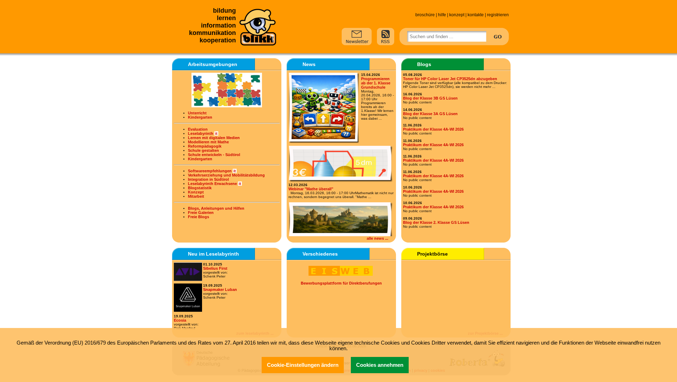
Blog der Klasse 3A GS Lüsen (430, 114)
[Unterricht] (227, 90)
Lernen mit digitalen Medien (214, 138)
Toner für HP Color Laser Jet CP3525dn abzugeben (450, 79)
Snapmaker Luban (220, 289)
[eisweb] (341, 275)
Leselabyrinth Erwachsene (212, 183)
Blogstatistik (200, 188)
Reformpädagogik (204, 146)
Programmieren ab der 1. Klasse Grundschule (375, 83)
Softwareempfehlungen (210, 171)
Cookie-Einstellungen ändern (302, 365)
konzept (456, 14)
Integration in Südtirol (208, 179)
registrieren (498, 14)
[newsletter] (357, 36)
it (216, 133)
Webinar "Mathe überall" (310, 189)
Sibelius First (215, 268)
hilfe (442, 14)
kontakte (476, 14)
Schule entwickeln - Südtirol (214, 155)
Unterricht (197, 113)
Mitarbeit (196, 196)
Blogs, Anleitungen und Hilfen (216, 208)
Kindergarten (200, 117)
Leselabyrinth (200, 133)
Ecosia (180, 320)
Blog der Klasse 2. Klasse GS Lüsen (436, 222)
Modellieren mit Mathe (208, 142)
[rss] (385, 36)
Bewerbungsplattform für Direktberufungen (341, 283)
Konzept (196, 192)
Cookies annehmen (379, 365)
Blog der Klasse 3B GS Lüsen (430, 98)
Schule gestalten (203, 150)
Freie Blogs (198, 217)
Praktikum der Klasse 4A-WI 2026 (433, 129)
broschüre (425, 14)
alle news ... (377, 238)
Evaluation (198, 129)
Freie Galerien (201, 212)
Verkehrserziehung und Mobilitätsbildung (226, 175)
